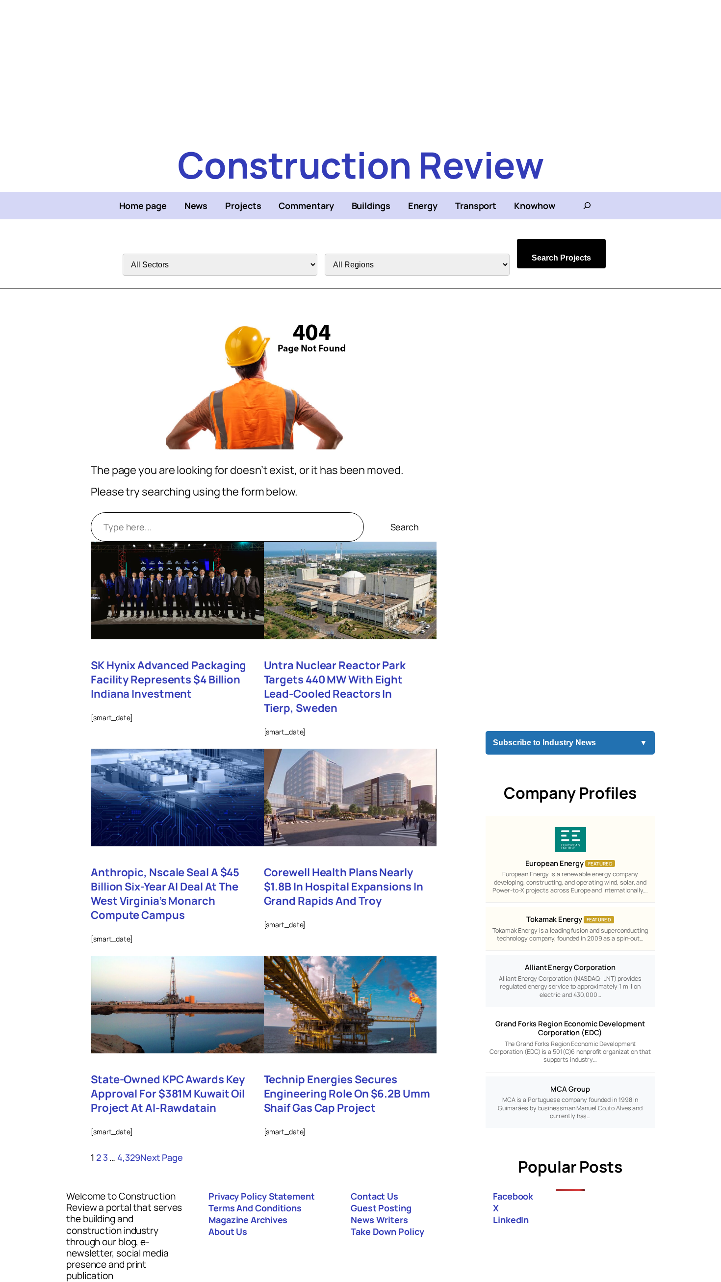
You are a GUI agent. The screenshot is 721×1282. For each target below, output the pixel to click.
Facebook (513, 1196)
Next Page (161, 1157)
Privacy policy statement (261, 1196)
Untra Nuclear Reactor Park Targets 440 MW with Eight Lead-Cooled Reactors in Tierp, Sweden (335, 686)
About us (227, 1231)
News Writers (379, 1220)
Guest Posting (381, 1208)
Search (404, 527)
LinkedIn (511, 1220)
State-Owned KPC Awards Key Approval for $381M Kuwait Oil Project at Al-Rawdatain (168, 1094)
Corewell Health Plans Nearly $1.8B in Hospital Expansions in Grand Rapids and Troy (343, 886)
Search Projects (561, 258)
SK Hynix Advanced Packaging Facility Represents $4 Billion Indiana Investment (168, 679)
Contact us (374, 1196)
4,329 (128, 1157)
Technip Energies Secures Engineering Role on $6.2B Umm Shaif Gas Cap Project (347, 1094)
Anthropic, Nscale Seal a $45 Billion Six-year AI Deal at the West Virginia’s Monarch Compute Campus (165, 893)
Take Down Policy (387, 1231)
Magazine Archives (247, 1220)
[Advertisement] (294, 68)
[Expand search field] (587, 205)
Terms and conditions (255, 1208)
